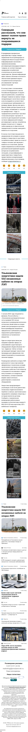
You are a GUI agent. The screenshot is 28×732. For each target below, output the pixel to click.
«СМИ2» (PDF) (10, 718)
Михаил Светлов (16, 26)
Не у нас (5, 557)
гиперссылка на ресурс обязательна (17, 687)
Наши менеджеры (13, 671)
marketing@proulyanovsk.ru (13, 668)
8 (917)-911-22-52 (13, 666)
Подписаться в (14, 49)
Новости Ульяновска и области (10, 537)
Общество (5, 590)
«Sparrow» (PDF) (17, 718)
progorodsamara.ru (14, 161)
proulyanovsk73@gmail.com (8, 704)
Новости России (7, 547)
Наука (4, 266)
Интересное (6, 23)
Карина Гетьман (14, 269)
